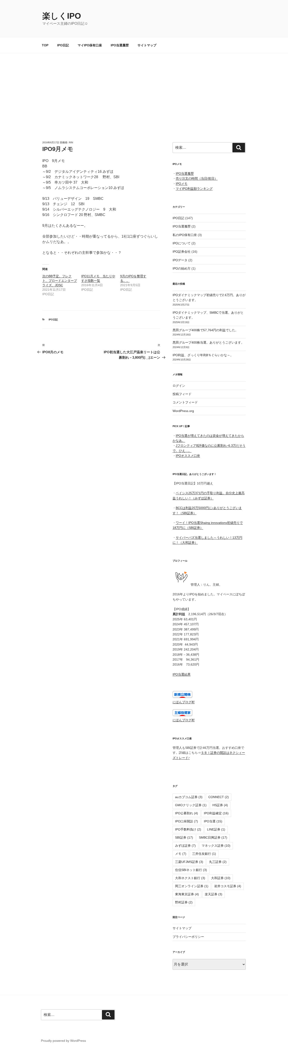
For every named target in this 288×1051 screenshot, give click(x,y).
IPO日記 (63, 45)
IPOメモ (181, 183)
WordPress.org (183, 411)
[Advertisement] (144, 87)
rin (71, 142)
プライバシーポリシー (188, 936)
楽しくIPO (61, 15)
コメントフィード (185, 402)
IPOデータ (180, 260)
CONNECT (218, 797)
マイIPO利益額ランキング (194, 188)
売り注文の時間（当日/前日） (197, 178)
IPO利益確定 (216, 813)
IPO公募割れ (186, 813)
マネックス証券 (216, 845)
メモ (180, 853)
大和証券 (220, 878)
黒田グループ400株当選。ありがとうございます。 (208, 342)
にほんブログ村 (184, 702)
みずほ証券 (185, 845)
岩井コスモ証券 (227, 886)
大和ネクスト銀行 (190, 878)
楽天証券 (213, 894)
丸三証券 (218, 862)
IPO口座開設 (186, 821)
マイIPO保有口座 (90, 45)
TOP (45, 45)
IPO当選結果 (182, 674)
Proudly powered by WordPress (63, 1040)
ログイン (179, 385)
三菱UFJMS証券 (189, 862)
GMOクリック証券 (191, 805)
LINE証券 (216, 829)
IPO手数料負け (188, 829)
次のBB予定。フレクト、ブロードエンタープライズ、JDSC (59, 280)
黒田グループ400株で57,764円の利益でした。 (205, 330)
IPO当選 (213, 821)
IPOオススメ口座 (188, 455)
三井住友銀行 (204, 853)
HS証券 (220, 805)
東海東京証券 (187, 894)
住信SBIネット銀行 (191, 870)
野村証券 (184, 902)
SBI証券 (184, 837)
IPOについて (182, 243)
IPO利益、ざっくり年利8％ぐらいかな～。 (203, 355)
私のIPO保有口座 (185, 235)
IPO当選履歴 (120, 45)
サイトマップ (146, 45)
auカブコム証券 (188, 797)
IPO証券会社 (182, 251)
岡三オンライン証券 (191, 886)
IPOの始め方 (182, 268)
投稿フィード (182, 394)
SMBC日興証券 (213, 837)
